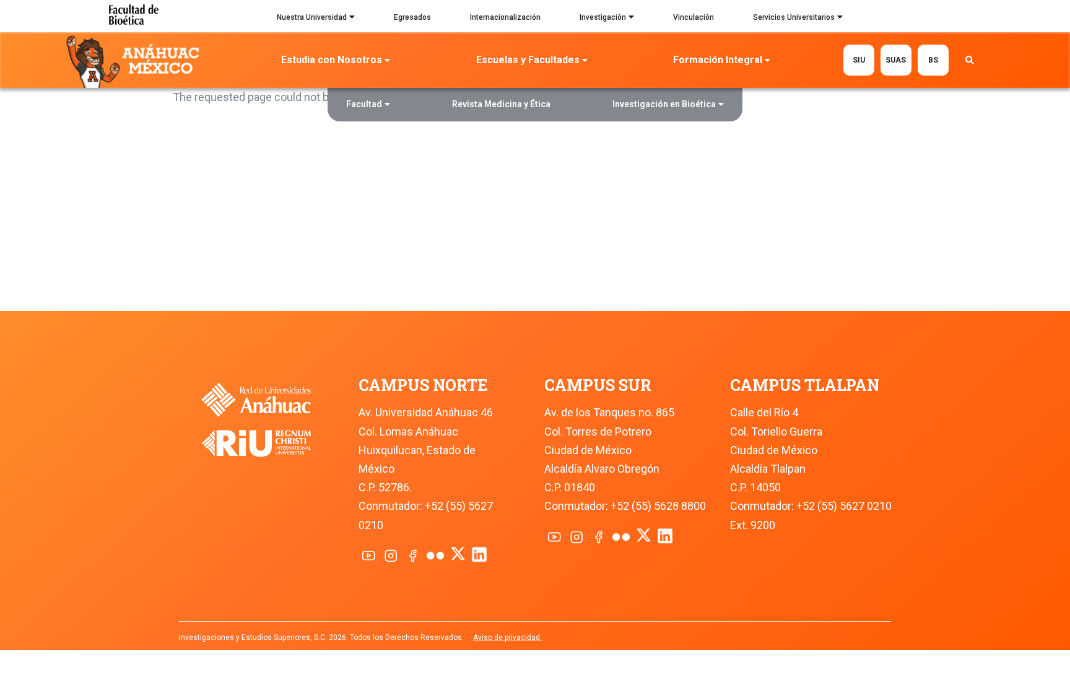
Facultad (364, 104)
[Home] (135, 60)
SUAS (895, 60)
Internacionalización (505, 17)
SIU (859, 60)
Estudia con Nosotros (331, 60)
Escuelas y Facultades (528, 60)
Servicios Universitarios (794, 17)
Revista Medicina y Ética (501, 104)
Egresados (412, 17)
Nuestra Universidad (312, 17)
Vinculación (693, 17)
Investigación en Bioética (664, 104)
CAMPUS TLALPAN (804, 385)
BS (933, 60)
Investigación (603, 17)
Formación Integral (717, 60)
